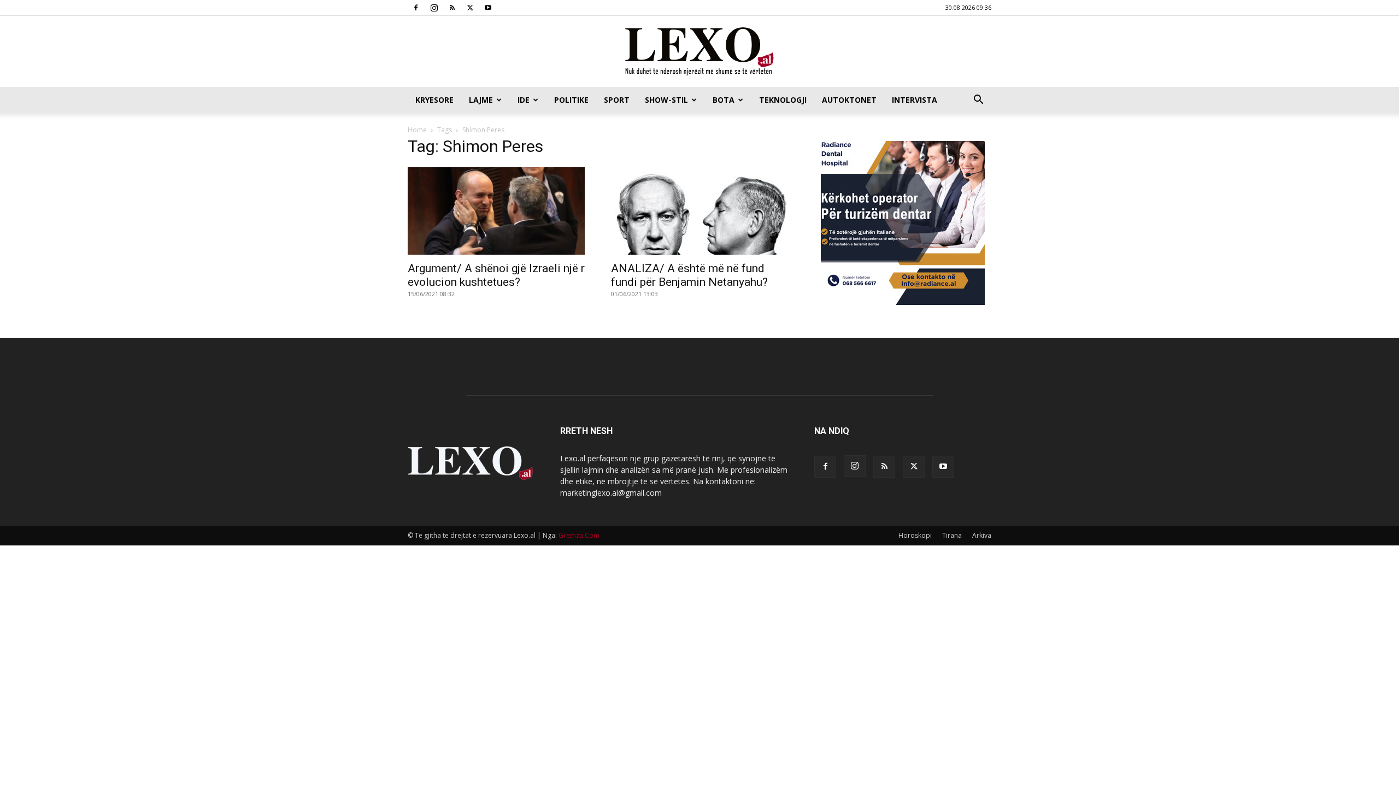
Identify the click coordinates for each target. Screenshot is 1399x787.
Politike (571, 100)
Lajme (481, 100)
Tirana (952, 535)
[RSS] (452, 7)
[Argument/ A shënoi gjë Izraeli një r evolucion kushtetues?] (496, 211)
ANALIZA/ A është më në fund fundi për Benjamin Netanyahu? (689, 275)
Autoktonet (849, 100)
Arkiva (981, 535)
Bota (723, 100)
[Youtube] (488, 7)
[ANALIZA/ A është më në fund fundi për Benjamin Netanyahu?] (699, 211)
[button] (978, 101)
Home (417, 129)
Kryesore (434, 100)
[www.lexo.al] (699, 52)
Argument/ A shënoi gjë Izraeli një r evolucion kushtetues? (496, 275)
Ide (524, 100)
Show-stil (666, 100)
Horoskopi (915, 535)
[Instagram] (434, 7)
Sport (617, 100)
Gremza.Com (579, 535)
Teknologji (783, 100)
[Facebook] (416, 7)
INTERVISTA (914, 100)
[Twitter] (470, 7)
